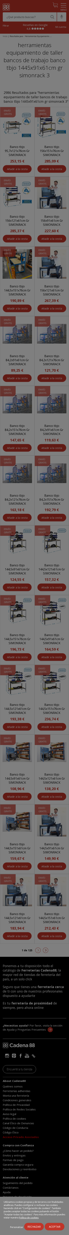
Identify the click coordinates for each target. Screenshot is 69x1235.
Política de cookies (28, 1217)
